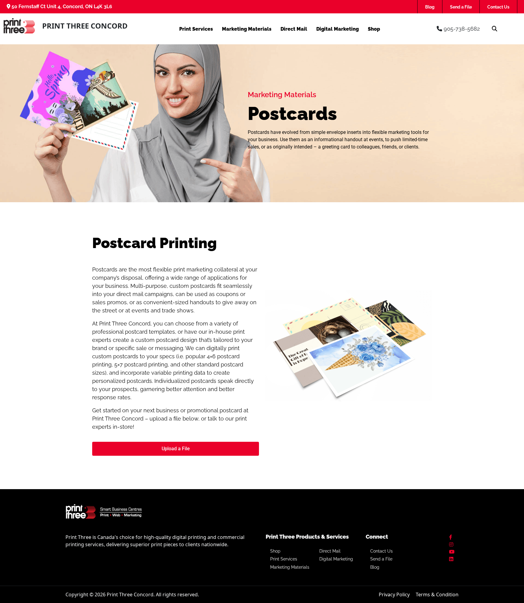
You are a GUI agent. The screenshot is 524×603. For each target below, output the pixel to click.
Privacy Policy (394, 594)
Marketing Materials (246, 29)
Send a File (461, 7)
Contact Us (498, 7)
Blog (430, 7)
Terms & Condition (437, 594)
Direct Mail (293, 29)
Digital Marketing (337, 29)
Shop (374, 29)
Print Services (196, 29)
